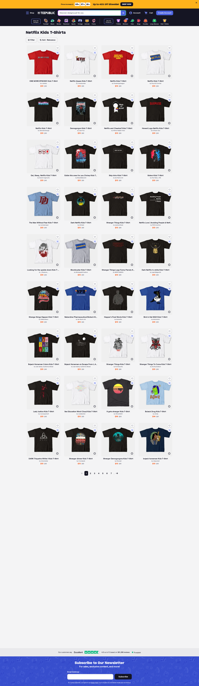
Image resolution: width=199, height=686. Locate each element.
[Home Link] (46, 13)
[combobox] (89, 13)
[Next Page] (117, 473)
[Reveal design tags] (57, 76)
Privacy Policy (95, 682)
